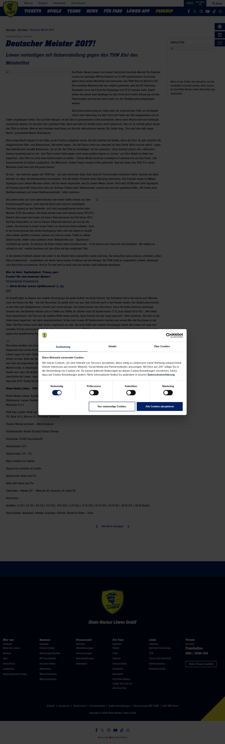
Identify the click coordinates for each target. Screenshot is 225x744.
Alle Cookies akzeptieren (159, 406)
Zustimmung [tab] (63, 346)
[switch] (94, 392)
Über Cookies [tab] (162, 346)
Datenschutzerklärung (161, 374)
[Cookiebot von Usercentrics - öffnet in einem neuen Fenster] (168, 335)
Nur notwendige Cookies (112, 406)
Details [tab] (113, 346)
